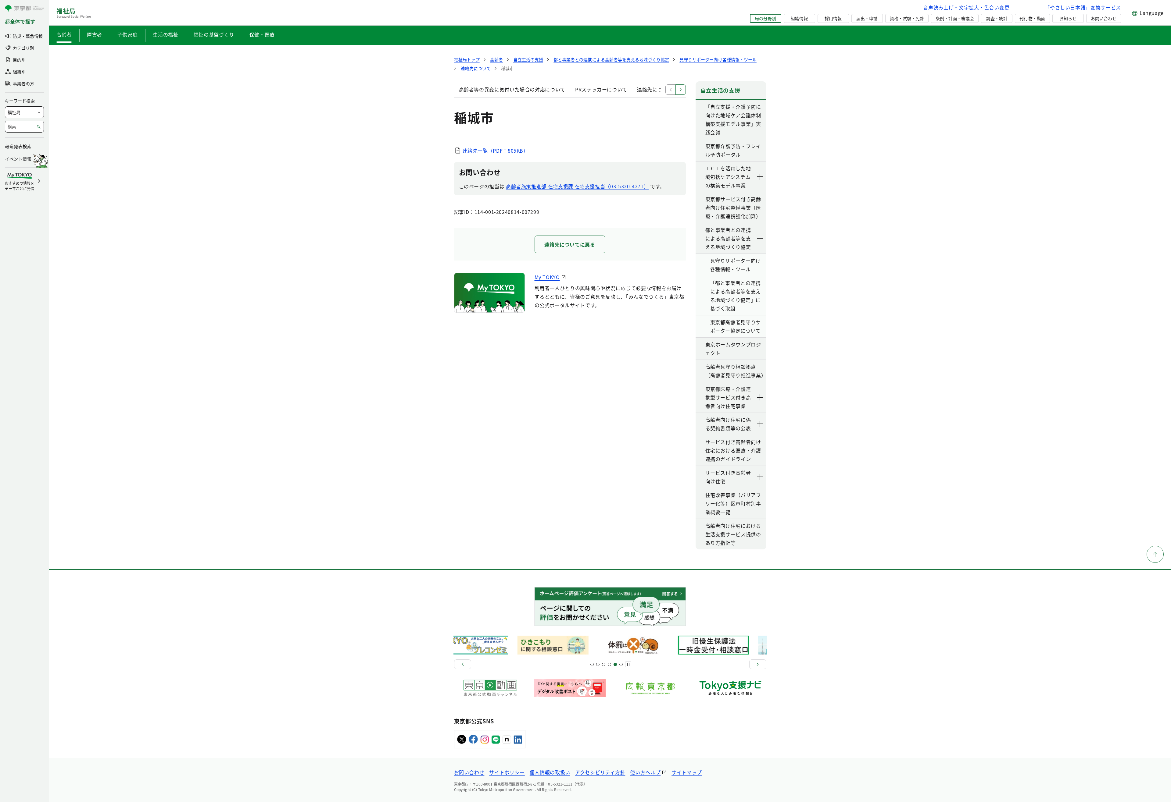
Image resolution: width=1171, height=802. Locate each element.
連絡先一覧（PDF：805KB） (495, 150)
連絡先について (654, 89)
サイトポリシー (507, 772)
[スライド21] (621, 664)
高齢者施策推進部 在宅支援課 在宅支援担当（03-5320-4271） (577, 186)
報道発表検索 (18, 146)
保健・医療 (262, 34)
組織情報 (799, 18)
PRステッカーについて (601, 89)
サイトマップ (686, 772)
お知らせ (1067, 18)
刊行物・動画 (1032, 18)
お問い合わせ (1103, 18)
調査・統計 (997, 18)
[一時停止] (628, 664)
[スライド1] (592, 664)
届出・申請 (867, 18)
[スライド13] (609, 664)
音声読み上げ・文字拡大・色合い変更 (966, 7)
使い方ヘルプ (645, 772)
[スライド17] (615, 664)
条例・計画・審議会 (955, 18)
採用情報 (833, 18)
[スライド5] (598, 664)
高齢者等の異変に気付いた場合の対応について (512, 89)
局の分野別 (765, 18)
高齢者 (64, 34)
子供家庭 (127, 34)
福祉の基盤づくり (214, 34)
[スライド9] (603, 664)
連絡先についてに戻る (569, 244)
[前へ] (462, 664)
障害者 (94, 34)
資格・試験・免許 (907, 18)
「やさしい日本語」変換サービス (1083, 7)
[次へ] (757, 664)
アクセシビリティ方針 (600, 772)
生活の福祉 (165, 34)
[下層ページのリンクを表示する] (760, 176)
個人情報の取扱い (550, 772)
